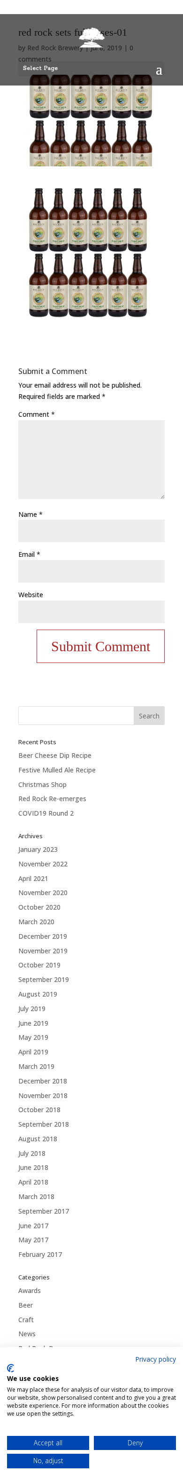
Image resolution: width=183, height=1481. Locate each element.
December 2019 (42, 936)
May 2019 (33, 1037)
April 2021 (33, 878)
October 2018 (39, 1109)
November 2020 (43, 892)
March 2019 (36, 1066)
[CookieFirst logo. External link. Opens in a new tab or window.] (10, 1368)
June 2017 (33, 1225)
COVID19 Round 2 (46, 813)
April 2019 (33, 1051)
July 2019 (32, 1008)
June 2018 (33, 1167)
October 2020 (39, 907)
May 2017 (33, 1239)
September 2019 (43, 979)
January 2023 (38, 849)
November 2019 (43, 950)
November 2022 (43, 863)
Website (30, 594)
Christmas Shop (42, 784)
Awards (29, 1290)
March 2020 (36, 921)
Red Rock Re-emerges (52, 798)
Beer (25, 1305)
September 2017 (43, 1211)
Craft (26, 1319)
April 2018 (33, 1181)
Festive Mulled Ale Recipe (57, 769)
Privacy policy (155, 1359)
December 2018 (42, 1080)
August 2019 (37, 994)
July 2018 (32, 1153)
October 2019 (39, 964)
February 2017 (40, 1254)
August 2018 (37, 1138)
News (27, 1333)
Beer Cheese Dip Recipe (55, 755)
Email (29, 554)
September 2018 (43, 1124)
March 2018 (36, 1196)
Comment (36, 414)
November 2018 (43, 1095)
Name (30, 514)
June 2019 (33, 1023)
